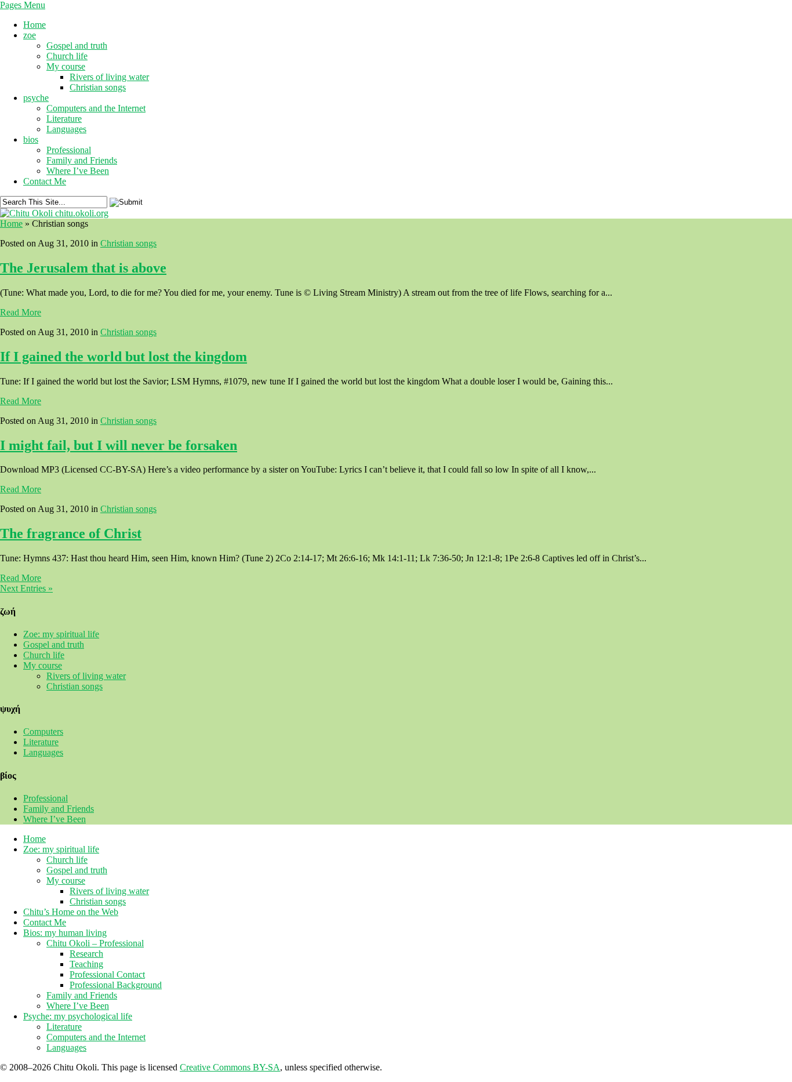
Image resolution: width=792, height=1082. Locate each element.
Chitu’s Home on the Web (70, 912)
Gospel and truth (76, 45)
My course (65, 66)
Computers (43, 731)
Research (86, 953)
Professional (68, 150)
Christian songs (98, 87)
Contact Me (44, 181)
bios (30, 139)
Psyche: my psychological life (77, 1016)
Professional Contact (107, 974)
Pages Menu (22, 5)
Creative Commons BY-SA (230, 1067)
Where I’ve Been (77, 171)
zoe (29, 35)
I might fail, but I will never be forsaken (118, 445)
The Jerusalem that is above (83, 267)
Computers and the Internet (96, 108)
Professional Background (116, 985)
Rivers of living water (109, 77)
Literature (64, 119)
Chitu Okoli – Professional (95, 943)
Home (34, 25)
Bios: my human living (65, 933)
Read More (20, 312)
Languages (66, 129)
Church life (67, 56)
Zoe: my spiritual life (61, 634)
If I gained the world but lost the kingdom (123, 356)
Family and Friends (81, 160)
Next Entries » (26, 588)
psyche (36, 98)
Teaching (86, 964)
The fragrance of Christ (70, 533)
